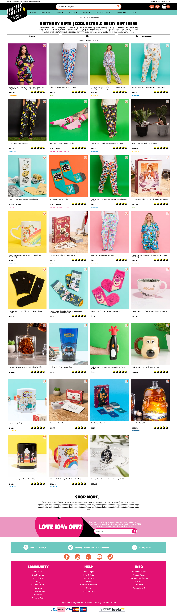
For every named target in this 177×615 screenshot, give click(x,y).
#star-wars (115, 502)
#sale (45, 502)
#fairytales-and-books (126, 506)
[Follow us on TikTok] (88, 557)
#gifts (88, 509)
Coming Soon (38, 598)
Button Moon (116, 31)
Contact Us (88, 578)
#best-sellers (52, 502)
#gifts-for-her (96, 506)
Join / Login (88, 572)
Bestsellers (45, 13)
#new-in (68, 502)
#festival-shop (43, 506)
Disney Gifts (88, 32)
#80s (137, 506)
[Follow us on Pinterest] (110, 557)
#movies (99, 502)
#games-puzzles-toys (110, 506)
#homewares (64, 506)
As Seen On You (38, 585)
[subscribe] (134, 531)
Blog (38, 581)
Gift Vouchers (89, 591)
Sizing (88, 588)
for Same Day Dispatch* (92, 548)
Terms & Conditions (139, 578)
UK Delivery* (38, 548)
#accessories (54, 506)
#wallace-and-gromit (84, 506)
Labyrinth (46, 32)
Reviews (38, 588)
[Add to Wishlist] (44, 45)
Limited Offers (121, 13)
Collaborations (38, 591)
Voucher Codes (139, 572)
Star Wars (76, 32)
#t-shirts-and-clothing (80, 502)
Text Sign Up (38, 578)
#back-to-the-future (127, 502)
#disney (72, 506)
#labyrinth (107, 502)
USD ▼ (167, 1)
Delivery (88, 581)
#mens (61, 502)
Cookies (138, 581)
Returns (145, 548)
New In (33, 13)
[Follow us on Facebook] (67, 557)
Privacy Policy (139, 575)
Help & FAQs (88, 575)
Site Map (139, 585)
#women (92, 502)
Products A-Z (139, 588)
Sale (134, 13)
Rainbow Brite (127, 31)
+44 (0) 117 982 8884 (157, 1)
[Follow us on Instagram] (77, 557)
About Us (38, 572)
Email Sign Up (38, 575)
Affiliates (38, 595)
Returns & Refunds (88, 585)
